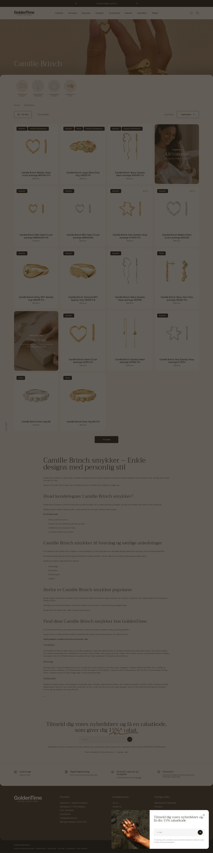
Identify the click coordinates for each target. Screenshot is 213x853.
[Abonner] (200, 832)
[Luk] (204, 815)
